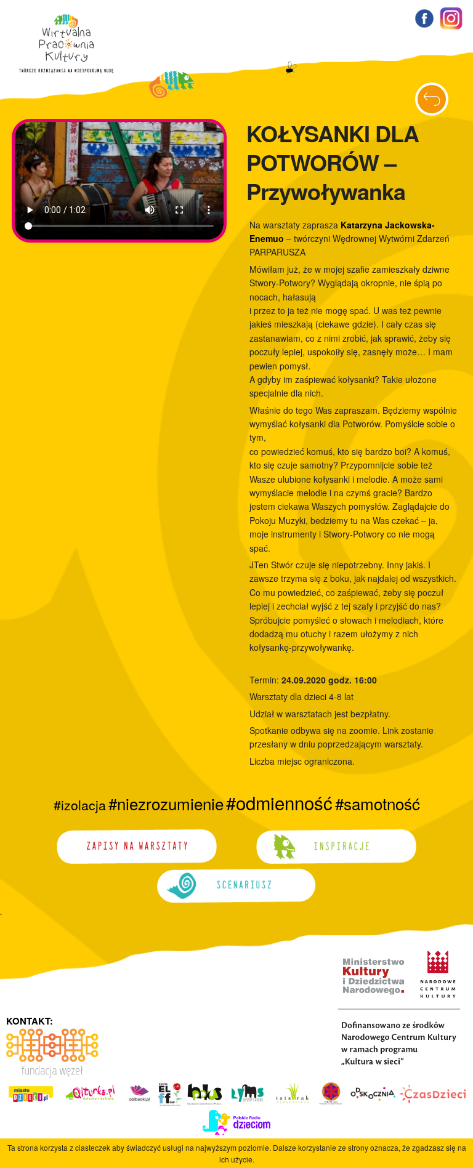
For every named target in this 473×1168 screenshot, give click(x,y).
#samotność (377, 803)
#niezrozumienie (166, 803)
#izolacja (80, 804)
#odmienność (279, 802)
